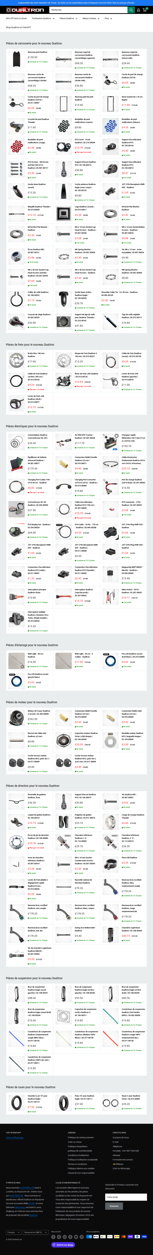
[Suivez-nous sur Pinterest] (70, 1237)
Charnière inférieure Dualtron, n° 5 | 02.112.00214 (130, 838)
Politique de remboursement (81, 1137)
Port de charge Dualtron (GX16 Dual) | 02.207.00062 (133, 481)
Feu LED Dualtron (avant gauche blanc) (38, 675)
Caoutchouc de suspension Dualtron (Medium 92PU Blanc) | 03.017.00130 (86, 1034)
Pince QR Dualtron (129, 857)
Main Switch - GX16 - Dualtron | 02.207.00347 (132, 591)
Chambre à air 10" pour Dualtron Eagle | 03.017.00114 (37, 1099)
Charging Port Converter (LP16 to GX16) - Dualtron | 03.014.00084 (86, 483)
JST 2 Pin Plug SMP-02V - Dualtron (133, 526)
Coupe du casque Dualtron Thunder (133, 816)
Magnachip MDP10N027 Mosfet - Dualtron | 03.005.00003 (132, 570)
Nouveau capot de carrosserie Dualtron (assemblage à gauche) (85, 55)
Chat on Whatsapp (121, 1168)
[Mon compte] (138, 10)
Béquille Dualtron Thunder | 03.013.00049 (39, 208)
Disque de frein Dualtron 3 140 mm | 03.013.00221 (86, 354)
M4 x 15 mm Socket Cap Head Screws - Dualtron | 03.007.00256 (85, 230)
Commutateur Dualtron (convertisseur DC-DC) (38, 436)
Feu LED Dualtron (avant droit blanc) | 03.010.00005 (133, 655)
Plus (107, 18)
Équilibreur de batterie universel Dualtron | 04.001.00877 (37, 460)
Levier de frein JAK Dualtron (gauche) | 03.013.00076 (130, 377)
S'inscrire (114, 1206)
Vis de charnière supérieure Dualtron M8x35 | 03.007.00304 (39, 951)
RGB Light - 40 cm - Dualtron (36, 655)
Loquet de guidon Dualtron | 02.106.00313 (39, 816)
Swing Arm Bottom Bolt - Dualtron (85, 929)
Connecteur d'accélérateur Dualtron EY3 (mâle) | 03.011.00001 (39, 570)
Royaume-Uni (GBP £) (33, 1232)
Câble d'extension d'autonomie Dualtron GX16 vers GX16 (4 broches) (133, 460)
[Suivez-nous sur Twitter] (59, 1237)
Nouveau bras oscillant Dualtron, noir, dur (37, 929)
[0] (144, 10)
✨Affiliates (118, 1164)
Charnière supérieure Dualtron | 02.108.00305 (132, 929)
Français (11, 1232)
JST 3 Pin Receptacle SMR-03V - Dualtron (133, 185)
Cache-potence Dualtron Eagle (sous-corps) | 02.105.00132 (85, 187)
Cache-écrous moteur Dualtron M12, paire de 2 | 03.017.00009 (38, 758)
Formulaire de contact (123, 1159)
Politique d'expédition (77, 1146)
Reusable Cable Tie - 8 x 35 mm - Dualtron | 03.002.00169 (119, 293)
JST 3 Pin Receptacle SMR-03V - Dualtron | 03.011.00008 (86, 548)
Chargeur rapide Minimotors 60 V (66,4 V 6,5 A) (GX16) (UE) (133, 438)
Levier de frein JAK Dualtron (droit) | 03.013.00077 (36, 399)
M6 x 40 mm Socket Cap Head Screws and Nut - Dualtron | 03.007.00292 (38, 273)
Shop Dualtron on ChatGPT (18, 27)
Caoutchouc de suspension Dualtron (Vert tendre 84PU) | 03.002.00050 (133, 1012)
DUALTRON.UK (16, 1195)
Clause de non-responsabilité (81, 1173)
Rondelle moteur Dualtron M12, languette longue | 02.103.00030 (132, 736)
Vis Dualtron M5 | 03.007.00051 (129, 796)
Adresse (116, 1155)
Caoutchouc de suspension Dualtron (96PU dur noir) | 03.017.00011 (39, 1060)
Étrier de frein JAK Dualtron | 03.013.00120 (86, 375)
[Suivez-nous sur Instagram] (65, 1237)
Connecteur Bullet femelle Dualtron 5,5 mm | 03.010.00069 (86, 714)
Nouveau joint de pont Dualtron (84, 98)
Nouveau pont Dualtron (37, 52)
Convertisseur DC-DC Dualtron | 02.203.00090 (38, 503)
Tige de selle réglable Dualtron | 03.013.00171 (132, 316)
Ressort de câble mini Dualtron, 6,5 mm (37, 734)
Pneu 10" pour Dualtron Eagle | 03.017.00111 (84, 1097)
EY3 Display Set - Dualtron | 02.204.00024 (39, 526)
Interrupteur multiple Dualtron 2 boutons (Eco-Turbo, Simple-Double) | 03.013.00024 (38, 616)
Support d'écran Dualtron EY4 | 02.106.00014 (85, 163)
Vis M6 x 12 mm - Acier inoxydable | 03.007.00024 (133, 251)
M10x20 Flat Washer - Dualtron (131, 208)
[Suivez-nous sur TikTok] (82, 1237)
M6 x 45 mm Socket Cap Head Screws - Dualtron (85, 271)
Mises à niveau (89, 18)
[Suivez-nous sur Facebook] (53, 1237)
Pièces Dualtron (67, 18)
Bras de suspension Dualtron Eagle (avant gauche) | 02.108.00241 (38, 990)
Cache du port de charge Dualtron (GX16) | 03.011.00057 (38, 100)
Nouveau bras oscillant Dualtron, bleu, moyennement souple (131, 883)
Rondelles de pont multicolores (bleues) (131, 120)
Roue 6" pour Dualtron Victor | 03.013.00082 (131, 1097)
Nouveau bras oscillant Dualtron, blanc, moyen (84, 906)
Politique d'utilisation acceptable (83, 1159)
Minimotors (20, 1207)
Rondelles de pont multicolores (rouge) (36, 141)
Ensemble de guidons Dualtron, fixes (37, 796)
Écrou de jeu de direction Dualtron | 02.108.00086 (38, 836)
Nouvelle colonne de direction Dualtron (83, 881)
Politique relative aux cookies (81, 1168)
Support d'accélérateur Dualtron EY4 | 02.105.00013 (131, 165)
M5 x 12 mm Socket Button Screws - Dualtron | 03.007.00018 (133, 230)
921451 (31, 1203)
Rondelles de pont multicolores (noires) (84, 120)
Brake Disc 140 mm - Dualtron (37, 354)
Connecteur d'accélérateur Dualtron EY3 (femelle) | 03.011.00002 (86, 570)
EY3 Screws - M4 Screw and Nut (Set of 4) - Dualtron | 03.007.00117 (38, 165)
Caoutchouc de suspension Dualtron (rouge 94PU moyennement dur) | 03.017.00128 (133, 1036)
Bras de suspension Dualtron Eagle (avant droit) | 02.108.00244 (39, 1012)
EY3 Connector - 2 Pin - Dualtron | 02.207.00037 (132, 503)
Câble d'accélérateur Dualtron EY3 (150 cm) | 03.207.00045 (85, 505)
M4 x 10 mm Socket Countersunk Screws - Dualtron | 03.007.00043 (85, 860)
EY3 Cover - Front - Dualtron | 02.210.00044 (85, 141)
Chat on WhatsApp (14, 1137)
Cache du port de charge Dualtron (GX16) (132, 75)
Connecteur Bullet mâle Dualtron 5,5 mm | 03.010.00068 (132, 714)
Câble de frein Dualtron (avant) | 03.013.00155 (131, 354)
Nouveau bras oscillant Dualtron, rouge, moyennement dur (131, 908)
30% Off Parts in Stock (16, 18)
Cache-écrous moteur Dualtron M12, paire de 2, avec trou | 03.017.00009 (85, 758)
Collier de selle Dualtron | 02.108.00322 (38, 293)
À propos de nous (121, 1137)
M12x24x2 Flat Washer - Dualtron (38, 228)
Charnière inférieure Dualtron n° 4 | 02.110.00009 (83, 838)
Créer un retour (75, 1142)
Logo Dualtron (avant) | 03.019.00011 (84, 208)
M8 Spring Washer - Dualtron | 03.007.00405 (132, 271)
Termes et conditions (77, 1164)
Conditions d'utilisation (78, 1155)
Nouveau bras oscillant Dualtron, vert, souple (37, 906)
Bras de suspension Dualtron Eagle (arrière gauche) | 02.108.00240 (85, 990)
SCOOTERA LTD (27, 1188)
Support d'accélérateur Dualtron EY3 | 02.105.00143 (131, 142)
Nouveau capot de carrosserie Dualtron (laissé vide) (130, 55)
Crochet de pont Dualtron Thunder (38, 120)
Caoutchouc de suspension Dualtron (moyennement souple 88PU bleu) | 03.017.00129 (39, 1036)
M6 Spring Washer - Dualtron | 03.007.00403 (85, 251)
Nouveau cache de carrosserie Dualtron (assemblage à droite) (37, 77)
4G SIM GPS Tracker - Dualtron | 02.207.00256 (85, 436)
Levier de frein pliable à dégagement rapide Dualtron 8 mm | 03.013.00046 (38, 884)
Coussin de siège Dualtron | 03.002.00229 (39, 316)
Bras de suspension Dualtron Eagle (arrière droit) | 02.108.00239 (131, 990)
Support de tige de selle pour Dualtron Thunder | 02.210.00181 (85, 317)
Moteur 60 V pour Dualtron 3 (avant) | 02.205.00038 (39, 712)
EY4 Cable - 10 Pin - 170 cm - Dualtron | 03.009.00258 (86, 526)
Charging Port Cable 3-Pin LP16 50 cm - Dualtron (39, 481)
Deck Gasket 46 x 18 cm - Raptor (133, 98)
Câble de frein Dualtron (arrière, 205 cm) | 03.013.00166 (37, 377)
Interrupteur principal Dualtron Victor (37, 591)
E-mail (115, 1142)
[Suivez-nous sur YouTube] (76, 1237)
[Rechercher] (131, 10)
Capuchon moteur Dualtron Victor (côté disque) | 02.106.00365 (86, 736)
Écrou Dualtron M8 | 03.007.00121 (36, 251)
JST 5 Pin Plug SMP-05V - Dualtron (133, 546)
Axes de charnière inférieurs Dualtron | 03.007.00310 (36, 860)
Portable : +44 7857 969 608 (126, 1151)
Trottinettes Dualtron (41, 18)
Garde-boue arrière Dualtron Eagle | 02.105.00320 (83, 295)
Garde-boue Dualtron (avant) (37, 185)
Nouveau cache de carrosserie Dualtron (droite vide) (83, 77)
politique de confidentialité (80, 1151)
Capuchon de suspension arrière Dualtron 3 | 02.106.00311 (85, 1012)
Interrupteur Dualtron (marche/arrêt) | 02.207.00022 (84, 592)
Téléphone (117, 1146)
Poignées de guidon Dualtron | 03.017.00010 (85, 816)
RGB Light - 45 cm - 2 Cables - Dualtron (84, 655)
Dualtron (33, 1215)
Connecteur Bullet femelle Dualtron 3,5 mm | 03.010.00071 (86, 460)
